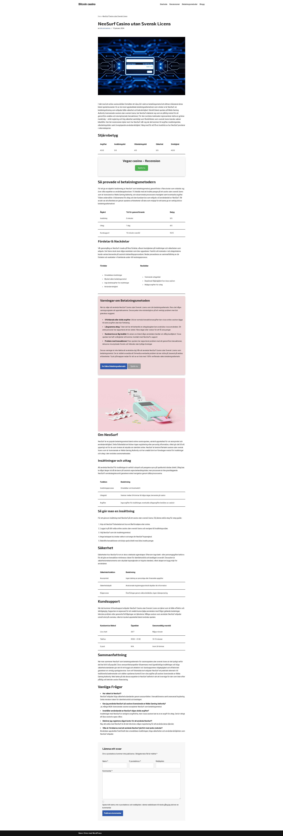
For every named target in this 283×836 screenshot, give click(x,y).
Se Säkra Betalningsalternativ (114, 366)
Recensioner (174, 4)
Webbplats (160, 761)
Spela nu (141, 168)
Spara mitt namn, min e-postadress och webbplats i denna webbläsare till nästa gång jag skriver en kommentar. (140, 806)
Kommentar (107, 771)
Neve (80, 833)
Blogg (202, 4)
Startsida (163, 4)
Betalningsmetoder (189, 4)
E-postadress (135, 761)
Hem (99, 16)
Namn (105, 761)
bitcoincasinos (105, 28)
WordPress (97, 833)
